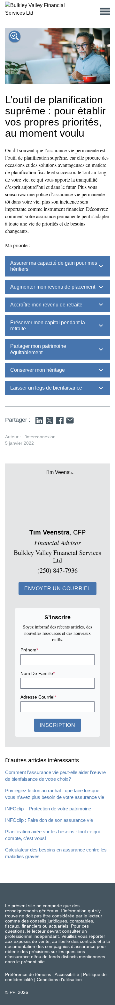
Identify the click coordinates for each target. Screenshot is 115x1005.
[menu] (105, 11)
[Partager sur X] (49, 420)
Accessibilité (67, 974)
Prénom (29, 649)
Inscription (57, 725)
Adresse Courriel (38, 697)
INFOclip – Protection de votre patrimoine (48, 808)
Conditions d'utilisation (59, 979)
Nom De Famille (37, 673)
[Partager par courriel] (70, 420)
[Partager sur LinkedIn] (39, 420)
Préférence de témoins (28, 974)
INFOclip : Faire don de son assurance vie (49, 820)
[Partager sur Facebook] (60, 420)
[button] (57, 588)
